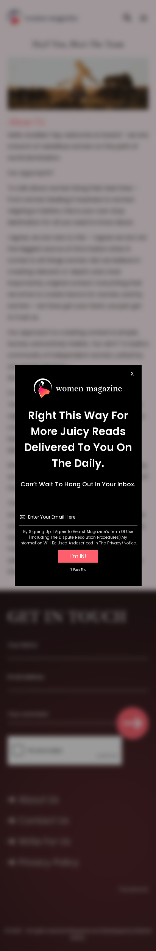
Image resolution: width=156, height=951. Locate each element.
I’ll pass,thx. (78, 570)
